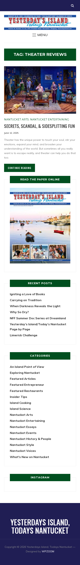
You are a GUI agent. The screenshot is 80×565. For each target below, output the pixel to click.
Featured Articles (23, 379)
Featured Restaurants (26, 391)
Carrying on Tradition (25, 300)
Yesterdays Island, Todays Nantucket (40, 526)
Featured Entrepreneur (27, 385)
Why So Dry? (19, 312)
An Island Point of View (27, 367)
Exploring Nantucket (25, 373)
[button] (40, 35)
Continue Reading (19, 168)
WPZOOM (48, 551)
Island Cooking (20, 403)
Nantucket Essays (23, 427)
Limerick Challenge (23, 335)
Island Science (20, 409)
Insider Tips (18, 397)
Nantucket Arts (16, 119)
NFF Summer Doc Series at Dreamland (38, 318)
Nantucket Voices (23, 451)
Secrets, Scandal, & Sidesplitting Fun (39, 125)
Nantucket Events (23, 433)
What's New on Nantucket (29, 457)
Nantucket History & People (30, 439)
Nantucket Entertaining (49, 119)
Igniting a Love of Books (27, 294)
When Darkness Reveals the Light (35, 306)
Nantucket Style (22, 445)
